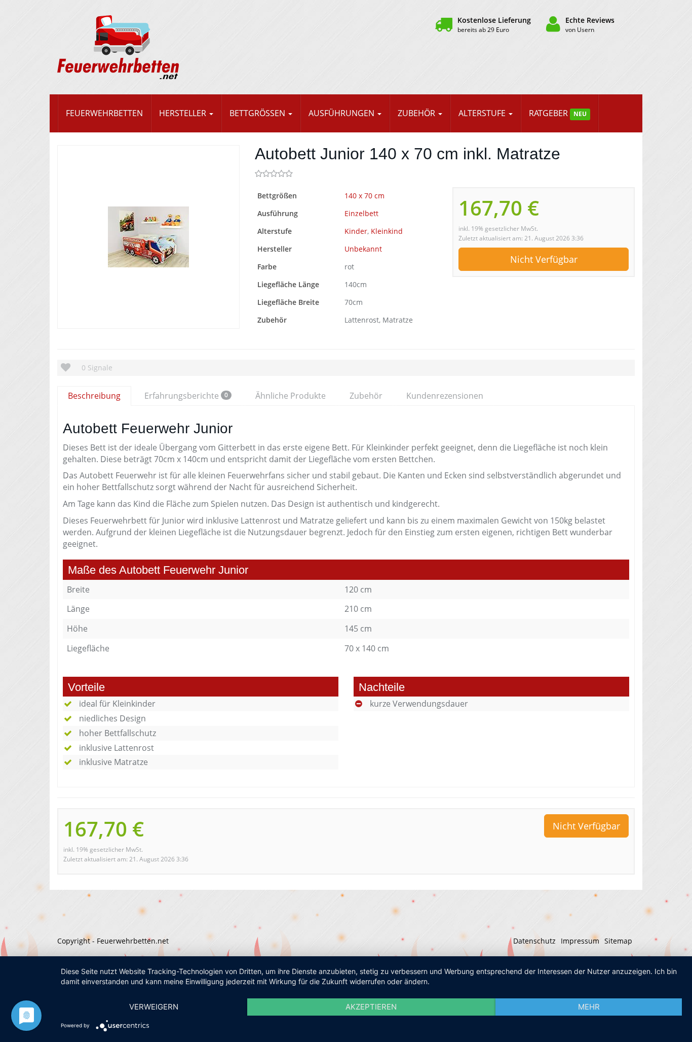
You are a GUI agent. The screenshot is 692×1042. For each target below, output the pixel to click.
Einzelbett (361, 213)
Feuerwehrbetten (104, 113)
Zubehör (417, 113)
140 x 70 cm (364, 195)
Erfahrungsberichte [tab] (186, 395)
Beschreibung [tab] (94, 395)
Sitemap (618, 941)
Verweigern (153, 1007)
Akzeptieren (371, 1007)
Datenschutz (534, 941)
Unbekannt (363, 249)
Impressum (580, 941)
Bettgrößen (258, 113)
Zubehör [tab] (366, 395)
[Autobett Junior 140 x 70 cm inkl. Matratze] (148, 236)
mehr (589, 1007)
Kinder (355, 231)
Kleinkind (387, 231)
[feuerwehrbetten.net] (148, 47)
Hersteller (183, 113)
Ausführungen (342, 113)
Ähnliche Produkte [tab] (290, 395)
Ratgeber (558, 113)
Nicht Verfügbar (544, 259)
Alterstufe (483, 113)
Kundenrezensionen (444, 395)
